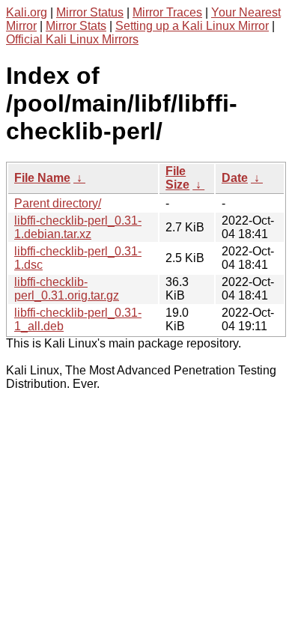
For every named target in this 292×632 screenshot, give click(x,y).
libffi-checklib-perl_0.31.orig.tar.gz (66, 289)
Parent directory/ (57, 203)
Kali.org (26, 12)
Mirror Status (90, 12)
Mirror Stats (76, 25)
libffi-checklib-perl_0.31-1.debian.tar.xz (78, 227)
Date (235, 177)
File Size (177, 178)
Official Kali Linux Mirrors (72, 39)
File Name (42, 177)
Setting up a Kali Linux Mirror (192, 25)
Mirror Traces (167, 12)
